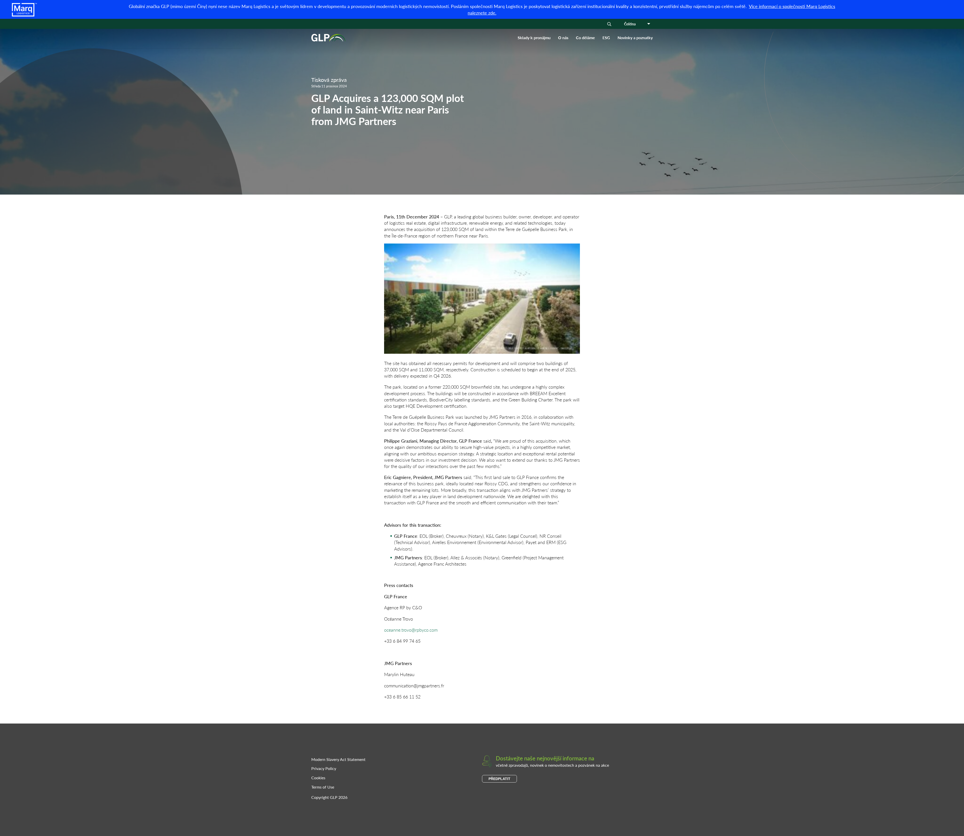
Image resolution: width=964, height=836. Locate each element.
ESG (606, 37)
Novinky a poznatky (635, 37)
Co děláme (585, 37)
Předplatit (499, 779)
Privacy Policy (323, 768)
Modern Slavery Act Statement (338, 759)
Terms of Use (322, 787)
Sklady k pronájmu (534, 37)
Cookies (318, 778)
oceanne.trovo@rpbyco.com (411, 630)
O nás (563, 37)
